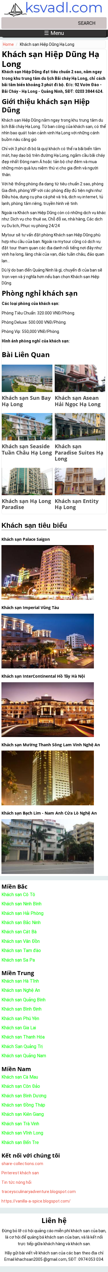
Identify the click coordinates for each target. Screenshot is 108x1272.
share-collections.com (22, 1163)
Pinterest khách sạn (20, 1173)
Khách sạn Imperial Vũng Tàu (30, 607)
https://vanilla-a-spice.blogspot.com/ (36, 1201)
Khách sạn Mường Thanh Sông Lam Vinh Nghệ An (50, 744)
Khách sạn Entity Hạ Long (76, 504)
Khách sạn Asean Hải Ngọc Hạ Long (78, 401)
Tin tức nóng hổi (16, 1182)
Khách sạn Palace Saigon (25, 539)
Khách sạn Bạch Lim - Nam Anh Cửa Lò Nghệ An (49, 813)
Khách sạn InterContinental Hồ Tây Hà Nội (43, 676)
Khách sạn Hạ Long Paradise (26, 504)
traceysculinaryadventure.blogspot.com (38, 1191)
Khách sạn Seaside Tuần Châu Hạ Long (27, 449)
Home (8, 44)
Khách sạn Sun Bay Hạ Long (26, 401)
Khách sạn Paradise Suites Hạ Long (79, 452)
